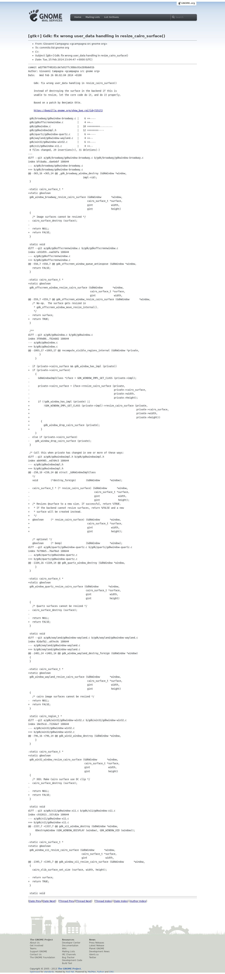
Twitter (92, 957)
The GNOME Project (41, 940)
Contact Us (35, 954)
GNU (111, 972)
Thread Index (103, 901)
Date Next (49, 901)
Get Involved (36, 945)
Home (77, 17)
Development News (99, 951)
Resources (68, 940)
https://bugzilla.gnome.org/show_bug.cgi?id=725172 (68, 110)
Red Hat (70, 972)
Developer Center (71, 943)
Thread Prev (66, 901)
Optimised (35, 972)
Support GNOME (38, 951)
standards (49, 972)
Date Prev (35, 901)
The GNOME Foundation (42, 957)
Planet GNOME (96, 948)
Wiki (64, 948)
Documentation (70, 945)
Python (100, 972)
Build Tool (67, 963)
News (92, 940)
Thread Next (83, 901)
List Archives (111, 17)
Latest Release (96, 945)
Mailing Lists (93, 17)
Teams (33, 948)
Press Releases (96, 943)
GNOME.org (188, 3)
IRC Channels (69, 954)
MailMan (92, 972)
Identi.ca (93, 954)
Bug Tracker (68, 957)
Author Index (138, 901)
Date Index (121, 901)
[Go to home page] (51, 22)
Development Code (72, 960)
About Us (35, 943)
